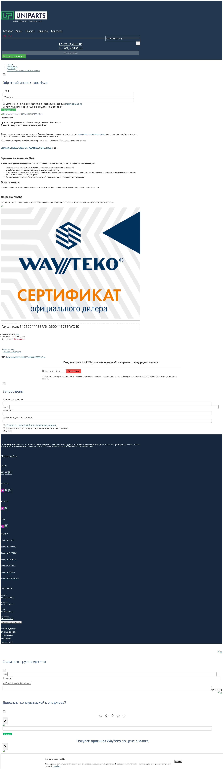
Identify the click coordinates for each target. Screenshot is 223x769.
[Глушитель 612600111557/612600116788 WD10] (22, 114)
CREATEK (22, 147)
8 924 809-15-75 (7, 611)
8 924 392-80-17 (7, 604)
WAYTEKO (33, 147)
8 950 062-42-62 (7, 597)
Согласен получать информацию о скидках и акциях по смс (36, 428)
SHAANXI (5, 147)
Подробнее (56, 766)
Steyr (18, 334)
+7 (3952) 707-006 (70, 44)
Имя (6, 90)
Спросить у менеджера (12, 352)
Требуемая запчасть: (13, 399)
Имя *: (6, 406)
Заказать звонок (71, 53)
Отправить (7, 431)
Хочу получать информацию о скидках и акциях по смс (34, 106)
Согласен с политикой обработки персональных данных (43, 103)
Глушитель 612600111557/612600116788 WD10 (25, 357)
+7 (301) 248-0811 (71, 48)
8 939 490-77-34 (7, 619)
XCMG (42, 147)
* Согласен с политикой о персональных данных (30, 425)
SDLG (48, 147)
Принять (178, 761)
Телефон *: (8, 410)
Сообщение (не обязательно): (18, 417)
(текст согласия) (73, 103)
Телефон (8, 97)
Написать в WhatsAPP (15, 56)
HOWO (14, 147)
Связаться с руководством (11, 622)
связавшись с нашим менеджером (91, 134)
